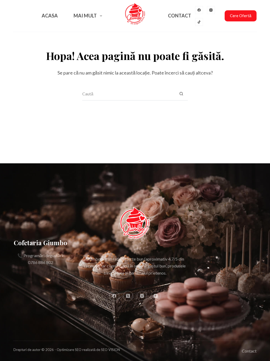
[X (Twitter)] (128, 296)
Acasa (50, 15)
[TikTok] (199, 22)
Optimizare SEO (69, 350)
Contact (179, 15)
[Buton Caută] (181, 94)
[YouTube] (156, 296)
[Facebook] (199, 10)
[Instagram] (211, 10)
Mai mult (85, 15)
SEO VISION (110, 350)
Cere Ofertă (240, 15)
